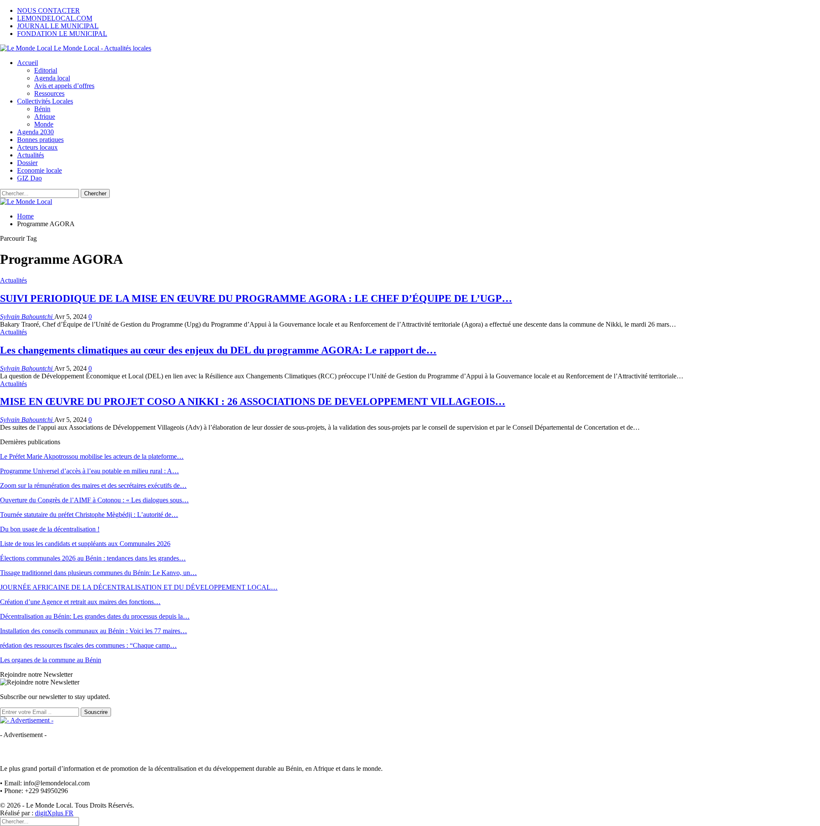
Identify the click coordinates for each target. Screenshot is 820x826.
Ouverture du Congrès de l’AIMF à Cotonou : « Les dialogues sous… (94, 500)
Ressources (49, 93)
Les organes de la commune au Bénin (50, 660)
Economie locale (39, 170)
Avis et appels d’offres (64, 85)
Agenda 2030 (35, 132)
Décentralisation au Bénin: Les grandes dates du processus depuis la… (95, 616)
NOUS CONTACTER (48, 10)
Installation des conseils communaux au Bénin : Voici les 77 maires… (93, 630)
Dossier (27, 162)
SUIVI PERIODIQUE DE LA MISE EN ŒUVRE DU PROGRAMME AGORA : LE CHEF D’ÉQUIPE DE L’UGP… (256, 298)
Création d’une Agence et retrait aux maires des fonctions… (80, 601)
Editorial (45, 70)
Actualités (30, 155)
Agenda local (52, 78)
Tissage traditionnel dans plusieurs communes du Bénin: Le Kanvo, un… (98, 572)
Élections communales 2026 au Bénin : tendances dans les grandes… (93, 558)
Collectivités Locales (45, 101)
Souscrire (96, 712)
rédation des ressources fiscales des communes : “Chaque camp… (88, 645)
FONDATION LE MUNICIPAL (62, 33)
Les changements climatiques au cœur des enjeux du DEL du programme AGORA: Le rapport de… (218, 350)
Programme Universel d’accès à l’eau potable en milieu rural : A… (89, 471)
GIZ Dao (29, 178)
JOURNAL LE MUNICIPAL (58, 26)
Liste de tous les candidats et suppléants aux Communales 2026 (85, 543)
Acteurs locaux (37, 147)
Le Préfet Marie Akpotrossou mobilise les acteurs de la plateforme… (92, 456)
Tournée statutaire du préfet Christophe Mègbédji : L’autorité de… (89, 514)
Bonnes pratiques (40, 139)
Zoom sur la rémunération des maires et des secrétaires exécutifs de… (93, 485)
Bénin (42, 108)
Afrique (44, 116)
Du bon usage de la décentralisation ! (50, 529)
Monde (43, 124)
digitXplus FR (54, 813)
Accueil (27, 62)
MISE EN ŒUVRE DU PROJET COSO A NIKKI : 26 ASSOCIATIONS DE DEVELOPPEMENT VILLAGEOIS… (252, 401)
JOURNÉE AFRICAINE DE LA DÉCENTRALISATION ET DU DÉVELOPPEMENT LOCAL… (139, 587)
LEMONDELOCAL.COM (54, 18)
